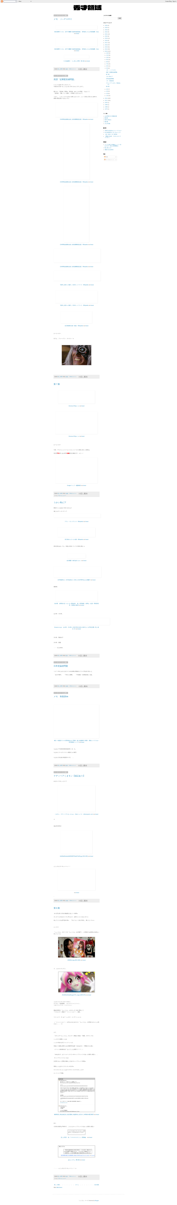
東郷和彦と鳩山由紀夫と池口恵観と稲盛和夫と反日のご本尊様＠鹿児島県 (74, 1114)
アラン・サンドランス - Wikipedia (74, 521)
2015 (106, 47)
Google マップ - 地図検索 (74, 485)
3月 (107, 91)
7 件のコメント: (72, 1176)
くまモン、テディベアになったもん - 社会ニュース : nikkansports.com (74, 814)
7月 (107, 64)
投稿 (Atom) (59, 1187)
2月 (107, 93)
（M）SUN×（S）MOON (111, 134)
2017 (106, 42)
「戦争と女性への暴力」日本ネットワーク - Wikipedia (73, 285)
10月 (107, 57)
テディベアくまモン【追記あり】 (69, 776)
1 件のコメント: (72, 655)
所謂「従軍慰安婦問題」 (65, 79)
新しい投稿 (57, 1184)
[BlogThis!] (81, 69)
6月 (107, 66)
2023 (106, 29)
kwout (77, 33)
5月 (107, 68)
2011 (106, 100)
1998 (106, 107)
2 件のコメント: (72, 69)
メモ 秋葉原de (61, 696)
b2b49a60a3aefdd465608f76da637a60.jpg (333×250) (74, 856)
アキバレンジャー (62, 495)
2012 (106, 98)
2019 (106, 38)
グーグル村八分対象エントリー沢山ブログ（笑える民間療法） (113, 145)
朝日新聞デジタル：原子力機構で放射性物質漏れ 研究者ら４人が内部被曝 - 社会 (76, 31)
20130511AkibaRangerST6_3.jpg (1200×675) (74, 995)
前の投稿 (96, 1184)
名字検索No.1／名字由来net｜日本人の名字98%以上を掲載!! (74, 580)
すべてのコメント (109, 159)
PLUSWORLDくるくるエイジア (113, 132)
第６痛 (57, 908)
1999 (106, 104)
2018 (106, 40)
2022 (106, 32)
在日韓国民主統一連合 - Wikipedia (74, 325)
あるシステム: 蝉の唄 (74, 1160)
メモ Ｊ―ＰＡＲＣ (63, 19)
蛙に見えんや (108, 147)
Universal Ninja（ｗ (74, 406)
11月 (107, 55)
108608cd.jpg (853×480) (73, 960)
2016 (106, 45)
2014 (106, 49)
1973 (106, 109)
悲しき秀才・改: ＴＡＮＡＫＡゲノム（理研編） (74, 1137)
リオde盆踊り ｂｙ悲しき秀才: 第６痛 (73, 61)
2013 (106, 51)
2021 (106, 34)
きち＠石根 (107, 123)
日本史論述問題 (61, 666)
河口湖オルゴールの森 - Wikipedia (74, 539)
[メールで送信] (79, 69)
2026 (106, 25)
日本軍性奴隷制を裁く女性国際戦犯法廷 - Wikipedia (74, 119)
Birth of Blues (108, 119)
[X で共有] (83, 69)
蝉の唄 (106, 121)
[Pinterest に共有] (86, 69)
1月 (107, 95)
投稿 (106, 157)
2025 (106, 27)
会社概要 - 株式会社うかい (74, 560)
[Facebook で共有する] (84, 69)
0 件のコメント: (73, 376)
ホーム (77, 1184)
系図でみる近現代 (109, 149)
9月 (107, 59)
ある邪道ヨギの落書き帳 (111, 116)
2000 (106, 102)
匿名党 (106, 118)
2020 (106, 36)
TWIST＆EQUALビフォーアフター (113, 130)
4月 (107, 89)
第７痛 (57, 384)
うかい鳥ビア (60, 502)
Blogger (97, 1200)
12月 (107, 53)
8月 (107, 61)
